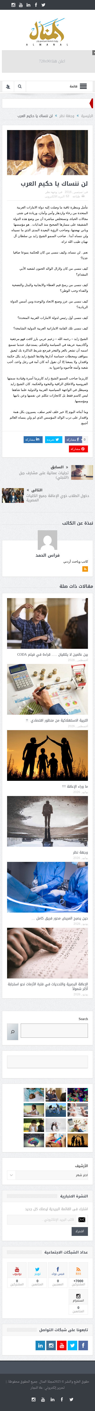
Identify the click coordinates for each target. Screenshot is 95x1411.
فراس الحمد (48, 555)
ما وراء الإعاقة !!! (75, 786)
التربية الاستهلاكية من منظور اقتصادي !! (57, 720)
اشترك (80, 1231)
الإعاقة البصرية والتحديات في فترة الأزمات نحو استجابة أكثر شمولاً (48, 986)
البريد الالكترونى (55, 196)
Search (83, 1019)
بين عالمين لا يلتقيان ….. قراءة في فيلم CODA (52, 654)
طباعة (76, 196)
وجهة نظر (51, 192)
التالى (36, 490)
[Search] (12, 1032)
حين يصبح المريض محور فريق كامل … (60, 918)
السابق (57, 467)
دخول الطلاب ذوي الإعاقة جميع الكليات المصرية (57, 498)
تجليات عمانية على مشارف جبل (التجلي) (44, 475)
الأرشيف (81, 1166)
